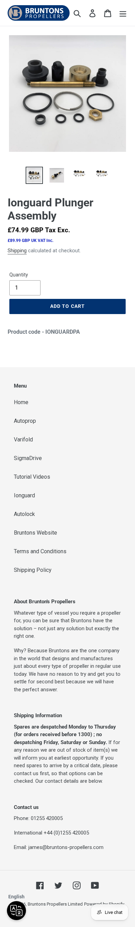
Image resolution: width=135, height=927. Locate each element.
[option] (34, 175)
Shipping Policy (33, 570)
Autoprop (25, 421)
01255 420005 (47, 818)
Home (21, 402)
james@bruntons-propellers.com (66, 847)
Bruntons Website (35, 532)
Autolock (24, 514)
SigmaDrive (28, 458)
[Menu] (122, 12)
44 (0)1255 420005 (68, 833)
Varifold (23, 439)
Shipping (17, 250)
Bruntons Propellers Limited (55, 904)
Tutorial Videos (32, 477)
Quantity (18, 274)
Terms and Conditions (40, 551)
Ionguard (24, 495)
